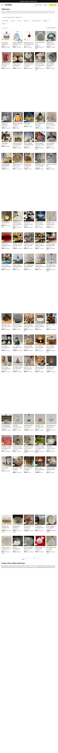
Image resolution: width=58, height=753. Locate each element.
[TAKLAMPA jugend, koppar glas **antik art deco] (51, 259)
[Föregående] (20, 557)
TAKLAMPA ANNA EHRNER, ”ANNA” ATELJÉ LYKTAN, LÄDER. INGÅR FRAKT (6, 165)
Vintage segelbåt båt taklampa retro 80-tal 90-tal (18, 43)
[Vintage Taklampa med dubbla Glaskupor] (29, 461)
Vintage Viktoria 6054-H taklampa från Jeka (39, 223)
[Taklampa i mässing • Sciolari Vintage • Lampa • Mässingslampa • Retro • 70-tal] (29, 440)
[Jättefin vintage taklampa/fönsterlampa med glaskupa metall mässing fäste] (18, 259)
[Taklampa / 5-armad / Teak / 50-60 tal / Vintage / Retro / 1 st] (29, 237)
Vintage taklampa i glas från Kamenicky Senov (6, 426)
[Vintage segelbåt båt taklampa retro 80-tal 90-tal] (18, 36)
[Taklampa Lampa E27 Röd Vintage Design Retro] (29, 36)
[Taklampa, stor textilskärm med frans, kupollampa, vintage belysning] (6, 520)
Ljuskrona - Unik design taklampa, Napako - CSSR (28, 368)
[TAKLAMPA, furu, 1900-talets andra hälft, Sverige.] (40, 419)
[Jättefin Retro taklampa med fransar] (40, 259)
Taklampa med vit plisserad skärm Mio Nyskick (17, 223)
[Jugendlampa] (6, 137)
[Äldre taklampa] (6, 461)
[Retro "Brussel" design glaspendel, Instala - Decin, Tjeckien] (6, 361)
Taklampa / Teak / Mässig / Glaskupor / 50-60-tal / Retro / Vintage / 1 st (40, 244)
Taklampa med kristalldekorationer (39, 527)
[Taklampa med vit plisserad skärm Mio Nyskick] (18, 216)
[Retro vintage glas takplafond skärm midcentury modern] (29, 541)
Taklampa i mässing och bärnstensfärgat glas (17, 447)
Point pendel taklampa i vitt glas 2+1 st (28, 223)
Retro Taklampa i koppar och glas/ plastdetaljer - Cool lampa (51, 346)
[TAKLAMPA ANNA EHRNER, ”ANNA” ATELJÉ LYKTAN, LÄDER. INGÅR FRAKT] (6, 158)
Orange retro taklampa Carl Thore (6, 244)
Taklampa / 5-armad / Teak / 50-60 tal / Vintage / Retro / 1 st (29, 244)
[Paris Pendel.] (29, 117)
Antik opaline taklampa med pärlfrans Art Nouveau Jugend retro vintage (5, 43)
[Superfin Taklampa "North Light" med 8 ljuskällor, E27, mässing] (29, 318)
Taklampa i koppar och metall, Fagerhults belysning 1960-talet (6, 64)
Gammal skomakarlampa (16, 548)
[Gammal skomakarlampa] (18, 541)
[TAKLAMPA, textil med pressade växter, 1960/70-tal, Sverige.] (51, 361)
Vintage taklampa (5, 222)
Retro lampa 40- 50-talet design (29, 527)
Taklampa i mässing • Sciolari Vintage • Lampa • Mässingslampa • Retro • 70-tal (29, 447)
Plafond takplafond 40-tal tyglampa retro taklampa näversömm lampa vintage (50, 527)
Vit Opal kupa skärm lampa (39, 43)
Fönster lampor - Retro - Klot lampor (50, 124)
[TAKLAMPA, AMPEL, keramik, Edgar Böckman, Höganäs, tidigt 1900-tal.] (29, 419)
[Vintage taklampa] (6, 216)
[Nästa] (38, 557)
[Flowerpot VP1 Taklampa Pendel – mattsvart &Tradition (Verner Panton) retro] (51, 36)
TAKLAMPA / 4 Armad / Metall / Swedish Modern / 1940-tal (40, 165)
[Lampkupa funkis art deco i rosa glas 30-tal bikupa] (40, 57)
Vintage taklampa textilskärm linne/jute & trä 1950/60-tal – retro (29, 346)
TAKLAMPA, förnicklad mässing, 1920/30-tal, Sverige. (18, 426)
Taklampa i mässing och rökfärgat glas (17, 144)
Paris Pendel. (27, 123)
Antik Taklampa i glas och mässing (51, 548)
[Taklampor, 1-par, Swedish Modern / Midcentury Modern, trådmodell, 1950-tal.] (51, 216)
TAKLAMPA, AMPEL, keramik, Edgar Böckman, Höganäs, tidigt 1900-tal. (28, 426)
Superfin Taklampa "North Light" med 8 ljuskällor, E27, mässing (28, 325)
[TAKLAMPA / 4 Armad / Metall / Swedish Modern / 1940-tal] (40, 158)
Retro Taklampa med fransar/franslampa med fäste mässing (29, 265)
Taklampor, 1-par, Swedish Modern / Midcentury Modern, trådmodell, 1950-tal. (51, 223)
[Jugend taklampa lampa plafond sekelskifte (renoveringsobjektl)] (51, 57)
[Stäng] (57, 1)
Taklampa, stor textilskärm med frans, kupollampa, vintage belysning (5, 527)
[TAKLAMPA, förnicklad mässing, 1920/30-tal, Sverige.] (18, 419)
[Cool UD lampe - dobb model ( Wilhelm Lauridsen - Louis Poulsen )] (6, 259)
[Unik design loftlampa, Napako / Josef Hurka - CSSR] (51, 440)
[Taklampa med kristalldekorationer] (40, 520)
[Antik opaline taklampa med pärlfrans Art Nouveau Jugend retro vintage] (6, 36)
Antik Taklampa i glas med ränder (40, 124)
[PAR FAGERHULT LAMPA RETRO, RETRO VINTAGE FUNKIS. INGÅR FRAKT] (29, 158)
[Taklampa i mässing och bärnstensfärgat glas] (18, 440)
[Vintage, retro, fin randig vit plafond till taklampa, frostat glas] (6, 541)
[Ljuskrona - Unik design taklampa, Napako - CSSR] (29, 361)
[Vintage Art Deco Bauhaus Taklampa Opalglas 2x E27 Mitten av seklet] (40, 318)
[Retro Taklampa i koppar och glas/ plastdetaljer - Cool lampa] (51, 340)
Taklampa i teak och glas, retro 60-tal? (39, 368)
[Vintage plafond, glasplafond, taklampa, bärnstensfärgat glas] (18, 520)
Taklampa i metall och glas (51, 165)
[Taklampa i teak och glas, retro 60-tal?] (40, 361)
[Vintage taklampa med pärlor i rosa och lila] (40, 137)
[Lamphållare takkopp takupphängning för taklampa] (6, 440)
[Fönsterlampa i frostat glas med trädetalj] (6, 340)
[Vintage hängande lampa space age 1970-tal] (51, 237)
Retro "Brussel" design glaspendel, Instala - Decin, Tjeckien (5, 368)
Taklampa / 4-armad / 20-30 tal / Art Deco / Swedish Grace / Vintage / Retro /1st (18, 244)
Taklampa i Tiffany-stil (50, 325)
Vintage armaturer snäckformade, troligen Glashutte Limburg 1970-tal (17, 64)
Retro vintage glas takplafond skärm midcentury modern (28, 548)
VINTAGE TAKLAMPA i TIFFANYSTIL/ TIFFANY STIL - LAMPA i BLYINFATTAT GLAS (18, 124)
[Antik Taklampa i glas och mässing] (51, 541)
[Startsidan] (8, 5)
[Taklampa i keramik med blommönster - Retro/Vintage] (51, 461)
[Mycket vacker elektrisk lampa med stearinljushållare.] (40, 461)
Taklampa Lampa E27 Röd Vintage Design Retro (29, 43)
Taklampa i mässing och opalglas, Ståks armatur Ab (39, 447)
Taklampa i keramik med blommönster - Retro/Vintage (51, 468)
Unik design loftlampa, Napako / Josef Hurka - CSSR (51, 447)
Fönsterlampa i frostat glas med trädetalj (5, 346)
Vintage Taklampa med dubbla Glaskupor (28, 468)
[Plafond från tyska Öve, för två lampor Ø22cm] (18, 318)
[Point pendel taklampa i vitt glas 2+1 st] (29, 216)
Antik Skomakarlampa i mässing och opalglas (29, 64)
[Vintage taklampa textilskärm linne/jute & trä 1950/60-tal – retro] (29, 340)
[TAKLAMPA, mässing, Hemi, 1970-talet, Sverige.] (18, 361)
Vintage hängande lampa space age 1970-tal (50, 244)
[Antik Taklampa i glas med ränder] (40, 117)
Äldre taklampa (5, 467)
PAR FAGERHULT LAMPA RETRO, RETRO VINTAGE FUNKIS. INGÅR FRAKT (28, 165)
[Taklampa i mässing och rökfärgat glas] (18, 137)
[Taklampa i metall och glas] (51, 158)
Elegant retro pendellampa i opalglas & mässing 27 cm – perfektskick (6, 124)
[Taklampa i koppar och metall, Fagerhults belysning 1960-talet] (6, 57)
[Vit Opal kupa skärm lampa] (40, 36)
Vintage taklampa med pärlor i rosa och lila (40, 144)
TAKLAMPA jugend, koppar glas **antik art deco (50, 265)
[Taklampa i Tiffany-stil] (51, 318)
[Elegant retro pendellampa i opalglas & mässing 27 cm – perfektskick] (6, 117)
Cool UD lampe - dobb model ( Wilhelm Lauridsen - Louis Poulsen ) (6, 265)
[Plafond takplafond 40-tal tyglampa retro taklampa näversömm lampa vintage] (51, 520)
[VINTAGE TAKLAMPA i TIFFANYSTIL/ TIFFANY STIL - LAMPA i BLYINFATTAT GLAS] (18, 117)
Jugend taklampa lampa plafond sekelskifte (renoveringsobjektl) (51, 64)
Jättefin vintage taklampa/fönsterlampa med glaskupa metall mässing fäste (18, 265)
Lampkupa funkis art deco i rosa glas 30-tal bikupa (39, 64)
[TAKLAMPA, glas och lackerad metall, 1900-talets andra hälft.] (51, 419)
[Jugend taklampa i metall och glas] (51, 137)
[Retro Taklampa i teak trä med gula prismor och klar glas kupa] (40, 340)
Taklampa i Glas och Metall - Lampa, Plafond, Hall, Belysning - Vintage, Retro (17, 165)
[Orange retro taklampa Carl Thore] (6, 237)
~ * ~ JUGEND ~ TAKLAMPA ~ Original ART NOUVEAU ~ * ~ (18, 346)
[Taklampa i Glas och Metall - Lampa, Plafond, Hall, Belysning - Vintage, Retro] (18, 158)
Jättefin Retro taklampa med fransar (40, 265)
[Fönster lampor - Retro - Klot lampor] (51, 117)
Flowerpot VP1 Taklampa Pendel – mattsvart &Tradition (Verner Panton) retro (51, 43)
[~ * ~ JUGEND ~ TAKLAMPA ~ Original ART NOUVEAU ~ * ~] (18, 340)
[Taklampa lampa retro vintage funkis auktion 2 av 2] (40, 541)
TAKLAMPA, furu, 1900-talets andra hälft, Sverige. (39, 426)
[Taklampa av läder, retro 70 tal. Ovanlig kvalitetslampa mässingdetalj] (6, 318)
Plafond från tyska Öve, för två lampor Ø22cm (17, 325)
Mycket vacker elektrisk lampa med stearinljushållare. (39, 468)
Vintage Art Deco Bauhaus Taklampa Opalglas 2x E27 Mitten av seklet (39, 325)
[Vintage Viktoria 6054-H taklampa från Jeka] (40, 216)
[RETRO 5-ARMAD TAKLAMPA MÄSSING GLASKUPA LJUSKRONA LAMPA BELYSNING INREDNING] (29, 137)
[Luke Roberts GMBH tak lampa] (18, 461)
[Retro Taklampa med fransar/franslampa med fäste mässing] (29, 259)
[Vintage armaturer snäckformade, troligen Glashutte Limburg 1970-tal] (18, 57)
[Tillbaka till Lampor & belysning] (2, 17)
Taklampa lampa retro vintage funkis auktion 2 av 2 (40, 548)
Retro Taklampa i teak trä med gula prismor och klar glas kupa (40, 346)
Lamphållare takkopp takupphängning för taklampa (6, 447)
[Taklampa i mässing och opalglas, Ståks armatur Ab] (40, 440)
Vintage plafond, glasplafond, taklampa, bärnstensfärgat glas (18, 527)
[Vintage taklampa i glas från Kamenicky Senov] (6, 419)
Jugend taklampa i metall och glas (50, 144)
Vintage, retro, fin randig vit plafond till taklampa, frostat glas (6, 548)
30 (34, 557)
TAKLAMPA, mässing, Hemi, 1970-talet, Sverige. (17, 368)
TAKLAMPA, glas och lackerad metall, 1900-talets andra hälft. (51, 426)
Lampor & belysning (8, 17)
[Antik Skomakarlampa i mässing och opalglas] (29, 57)
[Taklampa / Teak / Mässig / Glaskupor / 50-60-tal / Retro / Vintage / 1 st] (40, 237)
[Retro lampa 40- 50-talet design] (29, 520)
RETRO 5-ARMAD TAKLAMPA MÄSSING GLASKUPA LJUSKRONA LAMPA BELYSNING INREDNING (29, 144)
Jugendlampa (4, 143)
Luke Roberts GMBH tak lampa (17, 468)
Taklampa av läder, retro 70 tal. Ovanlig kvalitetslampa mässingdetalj (6, 325)
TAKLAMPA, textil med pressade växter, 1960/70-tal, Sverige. (51, 368)
